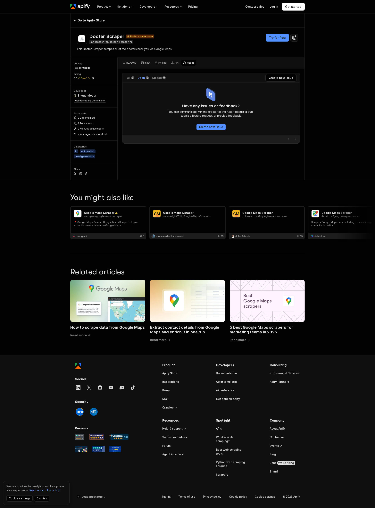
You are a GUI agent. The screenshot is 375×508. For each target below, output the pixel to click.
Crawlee (168, 407)
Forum (166, 445)
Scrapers (222, 474)
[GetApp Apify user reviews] (79, 437)
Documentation (226, 373)
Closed (158, 77)
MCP (165, 399)
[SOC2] (93, 412)
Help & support (172, 428)
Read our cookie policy (44, 490)
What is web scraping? (224, 439)
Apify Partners (279, 381)
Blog (273, 454)
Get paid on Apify (228, 399)
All (130, 77)
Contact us (277, 437)
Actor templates (227, 381)
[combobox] (294, 38)
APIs (219, 428)
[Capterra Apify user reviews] (119, 437)
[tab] (129, 63)
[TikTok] (133, 388)
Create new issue (211, 127)
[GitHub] (100, 388)
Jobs (282, 462)
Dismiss (42, 498)
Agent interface (173, 454)
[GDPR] (79, 412)
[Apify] (80, 6)
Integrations (170, 381)
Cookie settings (265, 496)
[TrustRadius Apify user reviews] (98, 449)
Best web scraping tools (228, 451)
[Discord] (122, 388)
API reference (225, 390)
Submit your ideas (174, 437)
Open (143, 77)
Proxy (166, 390)
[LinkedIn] (78, 388)
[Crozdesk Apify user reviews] (115, 449)
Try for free (277, 38)
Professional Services (285, 373)
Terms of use (186, 496)
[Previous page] (288, 139)
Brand (274, 471)
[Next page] (295, 139)
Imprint (166, 496)
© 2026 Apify (291, 496)
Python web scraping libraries (230, 464)
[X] (89, 388)
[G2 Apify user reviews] (81, 449)
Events (274, 445)
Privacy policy (212, 496)
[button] (177, 365)
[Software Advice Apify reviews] (96, 437)
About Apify (278, 428)
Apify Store (169, 373)
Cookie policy (238, 496)
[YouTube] (111, 388)
